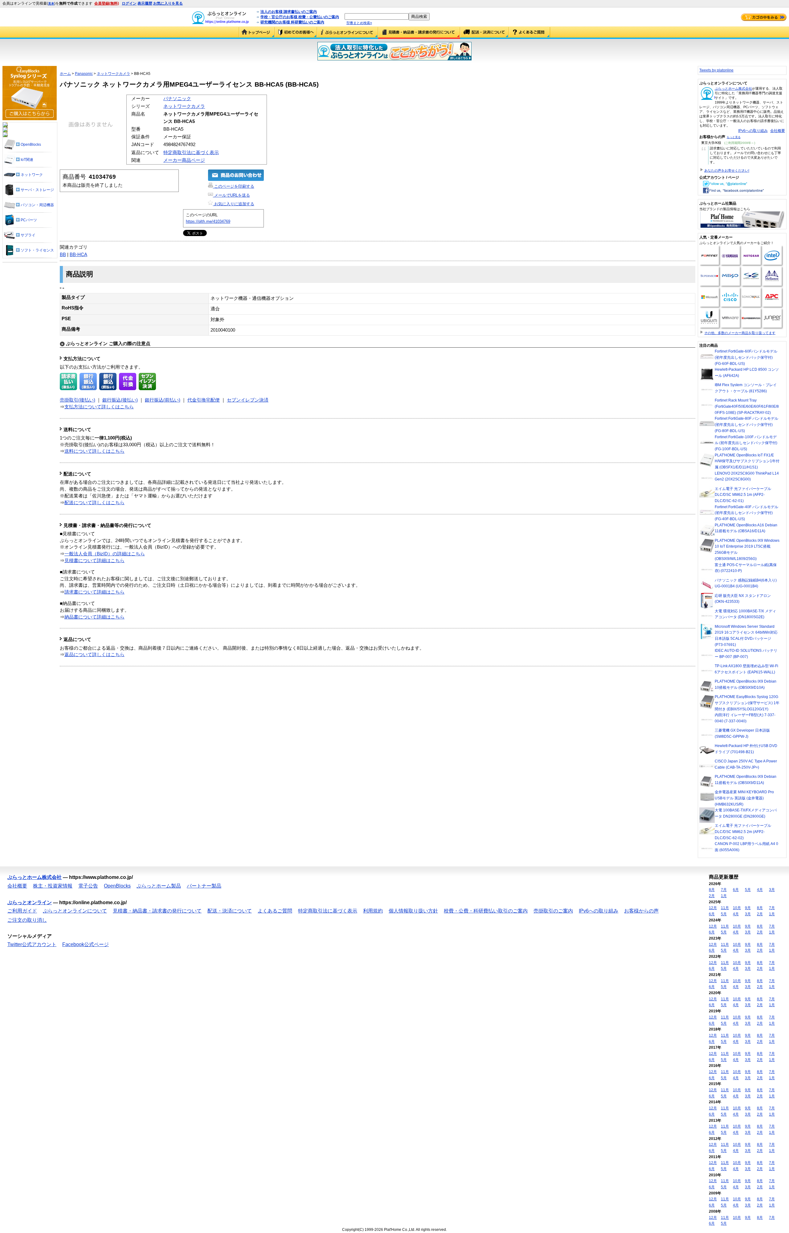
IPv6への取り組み (753, 131)
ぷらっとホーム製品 (159, 885)
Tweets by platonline (716, 70)
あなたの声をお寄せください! (726, 170)
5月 (748, 890)
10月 (737, 908)
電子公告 (88, 885)
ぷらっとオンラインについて (347, 33)
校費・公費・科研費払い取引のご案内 (486, 910)
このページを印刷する (233, 186)
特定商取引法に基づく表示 (191, 152)
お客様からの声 (641, 910)
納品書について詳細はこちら (94, 616)
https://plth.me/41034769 (208, 221)
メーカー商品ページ (184, 160)
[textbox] (377, 16)
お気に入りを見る (168, 3)
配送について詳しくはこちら (94, 502)
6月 (736, 890)
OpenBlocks (117, 885)
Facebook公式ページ (85, 944)
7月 (724, 890)
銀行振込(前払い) (162, 400)
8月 (712, 890)
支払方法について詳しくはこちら (99, 406)
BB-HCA (78, 254)
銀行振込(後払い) (120, 400)
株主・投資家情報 (52, 885)
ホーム (65, 73)
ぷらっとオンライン (29, 902)
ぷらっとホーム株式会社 (733, 88)
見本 (51, 3)
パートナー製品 (204, 885)
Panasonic (84, 73)
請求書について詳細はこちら (94, 592)
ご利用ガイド (296, 33)
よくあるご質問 (529, 33)
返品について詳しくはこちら (94, 654)
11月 (725, 908)
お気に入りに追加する (233, 204)
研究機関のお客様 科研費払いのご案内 (292, 22)
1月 (724, 896)
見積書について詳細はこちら (94, 560)
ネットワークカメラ (113, 73)
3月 (772, 890)
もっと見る (734, 137)
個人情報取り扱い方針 (413, 910)
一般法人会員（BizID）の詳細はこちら (104, 553)
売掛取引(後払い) (77, 400)
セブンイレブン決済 (247, 400)
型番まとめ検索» (359, 23)
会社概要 (777, 131)
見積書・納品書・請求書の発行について (419, 33)
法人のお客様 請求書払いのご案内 (288, 12)
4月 (760, 890)
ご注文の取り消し (27, 920)
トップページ (257, 33)
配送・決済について (484, 33)
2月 (712, 896)
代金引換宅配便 (203, 400)
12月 (713, 908)
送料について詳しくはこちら (94, 451)
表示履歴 (144, 3)
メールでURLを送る (231, 195)
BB (63, 254)
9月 (748, 908)
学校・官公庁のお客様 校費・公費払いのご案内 (299, 17)
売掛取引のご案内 (553, 910)
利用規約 (373, 910)
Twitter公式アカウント (31, 944)
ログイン (129, 3)
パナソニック (177, 98)
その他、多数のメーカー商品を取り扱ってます (739, 333)
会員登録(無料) (106, 3)
